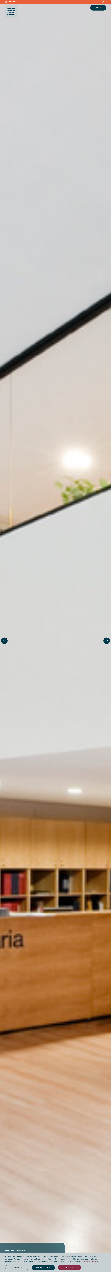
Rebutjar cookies (43, 1267)
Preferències (17, 1267)
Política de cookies (91, 1262)
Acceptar (69, 1267)
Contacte (11, 2)
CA (103, 2)
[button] (4, 641)
